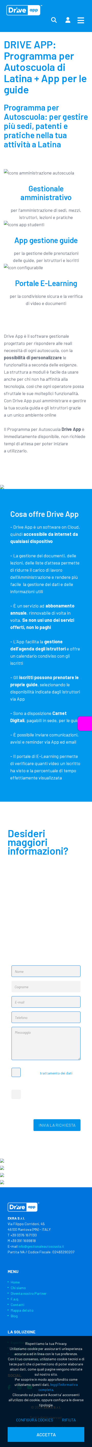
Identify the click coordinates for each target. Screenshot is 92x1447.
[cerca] (54, 20)
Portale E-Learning (46, 283)
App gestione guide (46, 240)
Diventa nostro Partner (29, 1293)
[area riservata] (68, 20)
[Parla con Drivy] (85, 723)
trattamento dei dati (56, 1073)
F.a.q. (15, 1299)
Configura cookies (34, 1419)
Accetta (46, 1434)
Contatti (17, 1304)
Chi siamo (18, 1288)
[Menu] (81, 20)
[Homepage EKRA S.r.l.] (24, 10)
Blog (14, 1316)
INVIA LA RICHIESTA (57, 1125)
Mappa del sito (22, 1310)
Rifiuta (69, 1419)
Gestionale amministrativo (46, 193)
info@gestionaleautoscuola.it (41, 1246)
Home (15, 1282)
